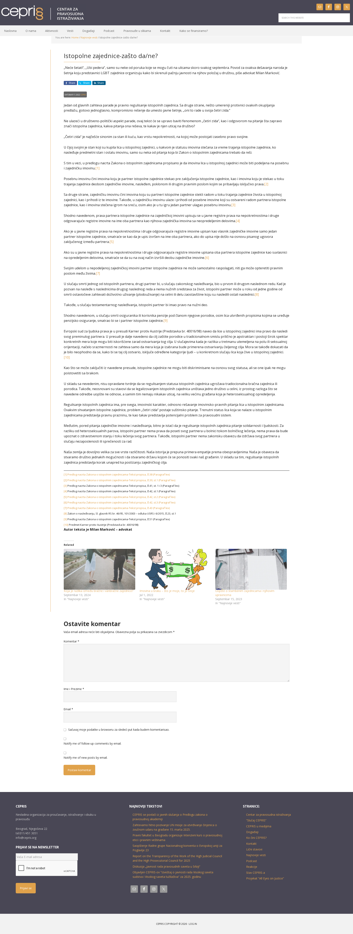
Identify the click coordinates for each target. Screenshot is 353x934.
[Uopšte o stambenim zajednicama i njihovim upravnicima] (251, 569)
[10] (67, 357)
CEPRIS (43, 13)
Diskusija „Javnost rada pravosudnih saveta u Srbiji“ (166, 866)
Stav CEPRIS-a (255, 873)
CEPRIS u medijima (258, 826)
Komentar (71, 641)
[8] (257, 294)
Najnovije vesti (256, 855)
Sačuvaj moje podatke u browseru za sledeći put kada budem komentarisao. (118, 730)
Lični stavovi (254, 849)
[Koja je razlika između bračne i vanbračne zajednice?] (99, 569)
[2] (266, 184)
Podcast (251, 861)
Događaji (252, 832)
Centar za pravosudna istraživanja (268, 815)
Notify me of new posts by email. (85, 758)
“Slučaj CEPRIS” (256, 820)
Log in (193, 924)
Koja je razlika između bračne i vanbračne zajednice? (98, 591)
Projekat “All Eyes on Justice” (265, 878)
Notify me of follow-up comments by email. (92, 743)
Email (68, 709)
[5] (111, 241)
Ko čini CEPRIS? (256, 838)
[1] (97, 168)
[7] (98, 273)
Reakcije (251, 867)
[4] (238, 221)
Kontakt (251, 844)
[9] (165, 320)
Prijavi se (26, 888)
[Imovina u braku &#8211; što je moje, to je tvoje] (175, 569)
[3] (233, 205)
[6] (207, 257)
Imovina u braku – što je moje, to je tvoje (167, 591)
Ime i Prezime (74, 689)
